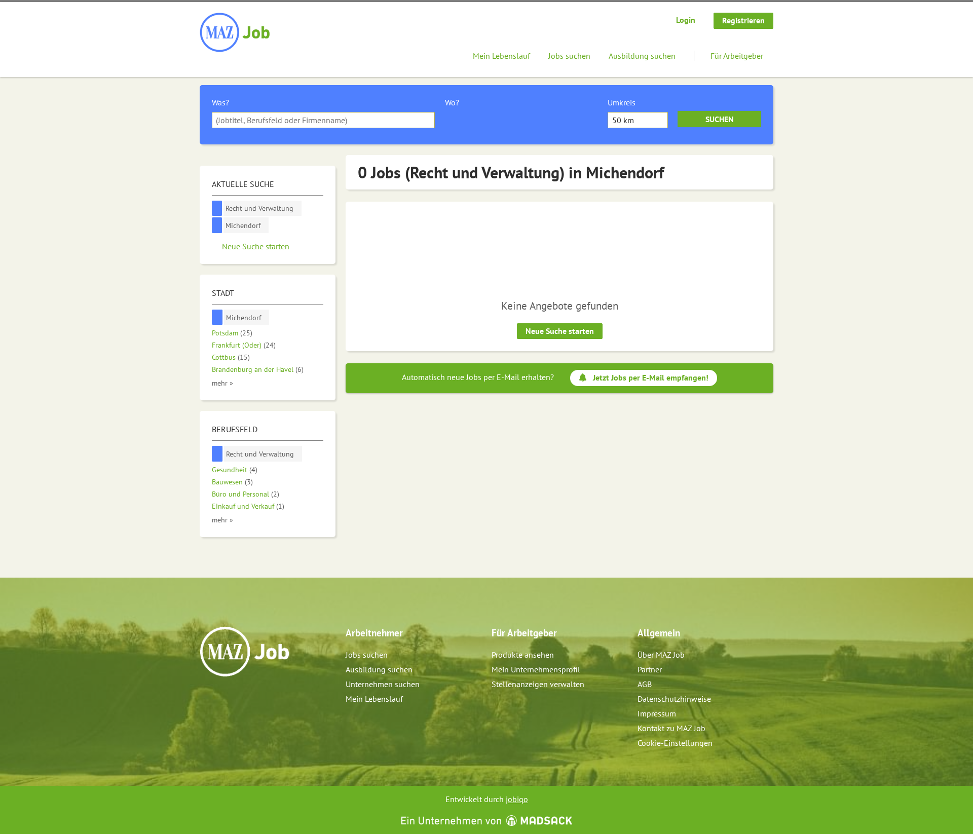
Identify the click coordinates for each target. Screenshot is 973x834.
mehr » (222, 383)
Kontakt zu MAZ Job (671, 728)
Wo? (452, 102)
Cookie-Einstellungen (675, 743)
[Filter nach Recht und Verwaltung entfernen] (217, 454)
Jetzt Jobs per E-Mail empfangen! (650, 377)
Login (685, 20)
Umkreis (621, 102)
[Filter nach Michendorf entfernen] (217, 317)
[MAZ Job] (235, 33)
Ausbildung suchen (642, 56)
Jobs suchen (569, 56)
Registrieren (743, 20)
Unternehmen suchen (383, 684)
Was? (220, 102)
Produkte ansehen (523, 655)
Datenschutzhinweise (674, 699)
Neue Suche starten (560, 331)
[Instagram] (224, 698)
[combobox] (323, 120)
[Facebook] (208, 698)
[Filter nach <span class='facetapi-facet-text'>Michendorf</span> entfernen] (217, 225)
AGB (645, 684)
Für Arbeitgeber (736, 56)
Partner (650, 669)
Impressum (657, 713)
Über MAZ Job (661, 655)
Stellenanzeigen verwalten (538, 684)
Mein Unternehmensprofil (536, 669)
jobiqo (517, 799)
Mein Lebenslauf (501, 56)
